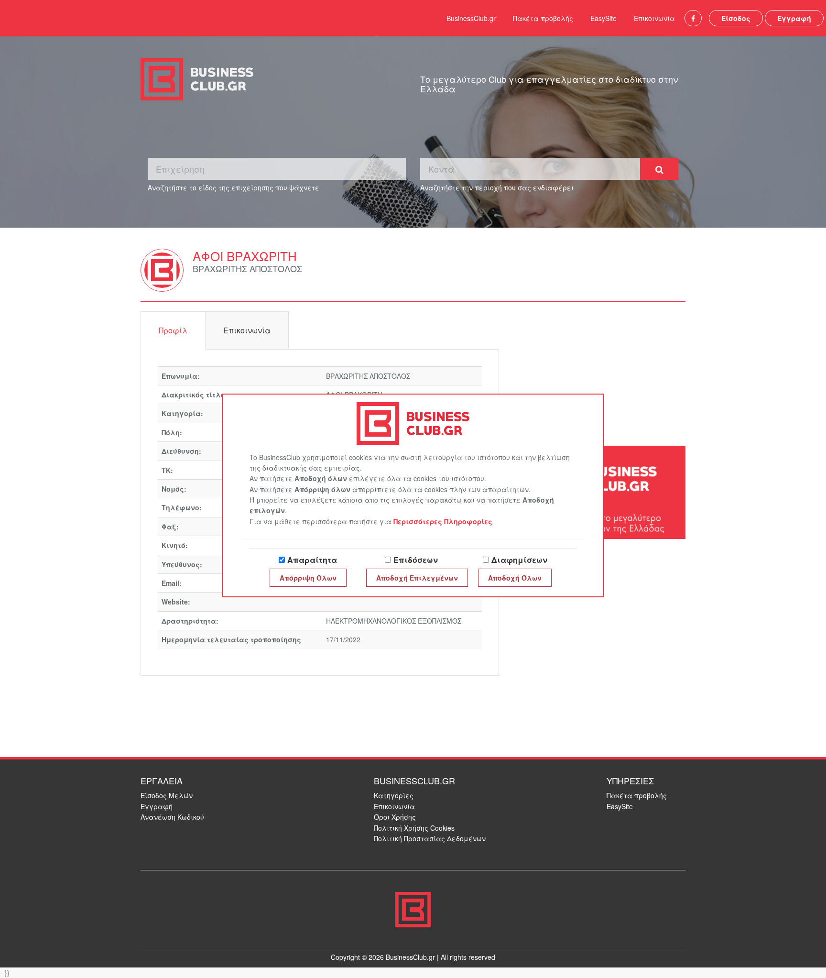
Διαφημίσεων (519, 559)
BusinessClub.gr (471, 18)
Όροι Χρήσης (395, 817)
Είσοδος (735, 18)
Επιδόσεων (415, 559)
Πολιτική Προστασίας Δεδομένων (430, 838)
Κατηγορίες (393, 795)
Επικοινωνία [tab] (247, 330)
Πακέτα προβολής (543, 18)
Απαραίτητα (312, 559)
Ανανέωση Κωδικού (172, 817)
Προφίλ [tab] (173, 330)
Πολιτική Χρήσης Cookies (414, 828)
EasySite (603, 18)
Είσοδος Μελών (167, 795)
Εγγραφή (794, 18)
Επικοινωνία (654, 18)
